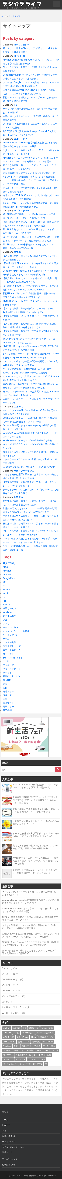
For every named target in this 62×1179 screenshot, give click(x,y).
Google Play (9, 578)
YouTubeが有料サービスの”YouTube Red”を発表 (27, 440)
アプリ (6, 623)
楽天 (5, 684)
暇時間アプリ (8, 1164)
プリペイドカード (12, 669)
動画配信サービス (12, 676)
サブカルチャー (22, 210)
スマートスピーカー (13, 650)
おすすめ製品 (9, 616)
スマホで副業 (9, 642)
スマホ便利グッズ (12, 646)
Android (7, 574)
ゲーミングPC (10, 635)
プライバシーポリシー (13, 1147)
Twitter (7, 604)
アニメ (6, 620)
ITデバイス (19, 56)
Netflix (6, 593)
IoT (4, 586)
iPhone (6, 589)
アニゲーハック (9, 1159)
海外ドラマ (8, 691)
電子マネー (8, 706)
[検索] (58, 769)
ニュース (18, 406)
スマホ (17, 252)
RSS (4, 1130)
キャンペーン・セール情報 (16, 631)
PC (15, 105)
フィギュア (8, 665)
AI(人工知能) (9, 563)
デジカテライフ (32, 1176)
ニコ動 (6, 661)
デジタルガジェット (13, 657)
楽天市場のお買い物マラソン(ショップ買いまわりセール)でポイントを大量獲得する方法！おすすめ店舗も (35, 800)
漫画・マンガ (9, 695)
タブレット (8, 653)
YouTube (7, 612)
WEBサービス (21, 139)
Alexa (5, 567)
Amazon (7, 570)
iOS (4, 582)
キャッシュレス (10, 627)
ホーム (5, 1119)
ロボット (7, 672)
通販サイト (8, 702)
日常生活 (18, 497)
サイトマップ (8, 1141)
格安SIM (7, 680)
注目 (5, 687)
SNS (5, 601)
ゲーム (6, 638)
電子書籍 (7, 710)
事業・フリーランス (24, 470)
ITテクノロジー (22, 44)
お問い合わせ (8, 1136)
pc (4, 597)
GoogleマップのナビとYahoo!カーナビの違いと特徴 (29, 467)
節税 (5, 699)
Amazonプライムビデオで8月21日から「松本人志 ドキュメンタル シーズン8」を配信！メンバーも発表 (36, 861)
